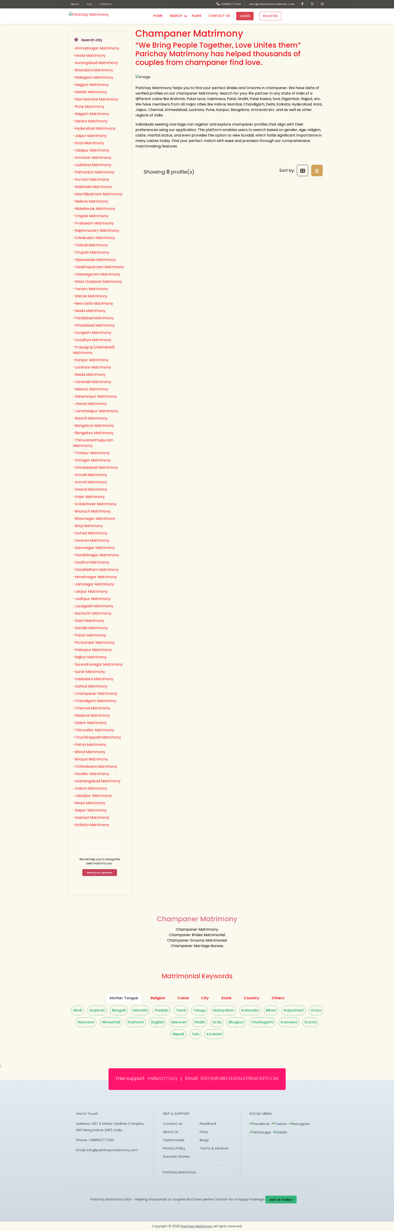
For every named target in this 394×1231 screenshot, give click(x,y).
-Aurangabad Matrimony (95, 62)
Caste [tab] (183, 998)
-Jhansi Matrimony (90, 403)
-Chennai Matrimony (91, 708)
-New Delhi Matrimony (93, 303)
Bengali (119, 1010)
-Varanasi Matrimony (92, 381)
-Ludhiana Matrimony (92, 164)
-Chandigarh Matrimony (95, 700)
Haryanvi (86, 1022)
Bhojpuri (236, 1022)
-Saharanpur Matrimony (95, 396)
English (157, 1022)
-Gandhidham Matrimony (96, 569)
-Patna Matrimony (89, 744)
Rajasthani (293, 1010)
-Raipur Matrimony (90, 810)
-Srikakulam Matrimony (94, 237)
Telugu (199, 1010)
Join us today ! (281, 1199)
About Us (170, 1131)
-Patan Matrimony (89, 635)
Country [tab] (251, 998)
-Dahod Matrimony (90, 686)
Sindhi (199, 1022)
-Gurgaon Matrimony (92, 332)
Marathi (140, 1010)
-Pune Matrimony (88, 106)
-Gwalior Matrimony (91, 773)
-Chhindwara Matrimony (95, 766)
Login (245, 16)
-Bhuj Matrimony (88, 525)
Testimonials (173, 1140)
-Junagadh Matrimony (93, 606)
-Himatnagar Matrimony (95, 576)
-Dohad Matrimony (90, 533)
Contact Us (219, 15)
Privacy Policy (174, 1148)
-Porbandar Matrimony (94, 642)
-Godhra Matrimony (91, 562)
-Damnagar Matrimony (94, 547)
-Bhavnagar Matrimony (94, 518)
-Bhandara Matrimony (93, 70)
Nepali (178, 1034)
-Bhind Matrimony (89, 752)
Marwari (179, 1022)
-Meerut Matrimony (91, 389)
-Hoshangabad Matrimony (97, 781)
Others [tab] (278, 998)
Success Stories (176, 1156)
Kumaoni (289, 1022)
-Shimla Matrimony (90, 296)
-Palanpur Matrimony (92, 649)
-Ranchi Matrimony (90, 418)
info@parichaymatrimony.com (271, 4)
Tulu (195, 1034)
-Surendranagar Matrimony (98, 664)
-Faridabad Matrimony (93, 318)
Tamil (181, 1010)
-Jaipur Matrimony (90, 135)
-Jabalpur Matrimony (92, 795)
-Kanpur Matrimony (91, 360)
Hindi (77, 1010)
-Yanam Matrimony (90, 288)
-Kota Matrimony (88, 143)
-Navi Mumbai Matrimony (95, 99)
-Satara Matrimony (90, 121)
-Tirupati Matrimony (91, 252)
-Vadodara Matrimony (93, 679)
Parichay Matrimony (179, 1172)
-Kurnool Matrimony (91, 179)
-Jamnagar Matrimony (93, 584)
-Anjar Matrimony (89, 496)
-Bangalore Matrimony (93, 425)
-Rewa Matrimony (89, 803)
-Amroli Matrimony (90, 482)
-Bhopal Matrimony (90, 759)
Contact (105, 4)
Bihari (271, 1010)
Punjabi (161, 1010)
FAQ (89, 4)
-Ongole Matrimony (91, 216)
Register (270, 16)
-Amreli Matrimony (90, 474)
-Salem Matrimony (90, 722)
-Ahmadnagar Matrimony (96, 48)
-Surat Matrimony (89, 671)
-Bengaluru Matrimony (93, 432)
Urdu (217, 1022)
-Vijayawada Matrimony (94, 259)
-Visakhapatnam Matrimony (98, 267)
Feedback (208, 1123)
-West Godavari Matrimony (97, 281)
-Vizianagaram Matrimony (96, 274)
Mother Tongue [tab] (124, 998)
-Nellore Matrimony (90, 201)
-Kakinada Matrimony (92, 186)
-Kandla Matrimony (90, 628)
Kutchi (310, 1022)
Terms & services (214, 1148)
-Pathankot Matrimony (93, 172)
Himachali (111, 1022)
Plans (196, 15)
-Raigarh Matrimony (91, 113)
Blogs (204, 1140)
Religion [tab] (157, 998)
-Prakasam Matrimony (93, 223)
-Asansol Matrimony (91, 817)
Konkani (214, 1034)
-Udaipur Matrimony (91, 150)
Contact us (172, 1123)
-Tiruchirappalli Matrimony (97, 737)
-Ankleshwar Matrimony (95, 504)
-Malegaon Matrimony (93, 77)
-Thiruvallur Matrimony (93, 730)
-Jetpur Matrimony (90, 591)
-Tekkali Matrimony (90, 245)
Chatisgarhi (262, 1022)
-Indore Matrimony (90, 788)
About (75, 4)
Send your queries (99, 872)
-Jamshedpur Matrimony (95, 411)
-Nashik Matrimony (90, 92)
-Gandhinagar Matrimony (96, 555)
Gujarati (97, 1010)
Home (158, 15)
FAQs (204, 1131)
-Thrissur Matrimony (91, 453)
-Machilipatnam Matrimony (97, 194)
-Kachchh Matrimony (92, 613)
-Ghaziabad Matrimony (94, 325)
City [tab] (205, 998)
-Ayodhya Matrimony (92, 340)
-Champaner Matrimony (95, 693)
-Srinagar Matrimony (92, 460)
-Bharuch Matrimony (92, 511)
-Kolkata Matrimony (91, 824)
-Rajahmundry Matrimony (96, 230)
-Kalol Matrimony (88, 620)
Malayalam (223, 1010)
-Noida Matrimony (89, 310)
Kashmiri (135, 1022)
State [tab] (226, 998)
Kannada (250, 1010)
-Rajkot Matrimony (90, 657)
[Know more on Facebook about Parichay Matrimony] (302, 4)
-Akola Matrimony (89, 55)
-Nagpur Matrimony (91, 84)
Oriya (316, 1010)
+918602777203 (230, 4)
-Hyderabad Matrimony (94, 128)
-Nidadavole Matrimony (94, 208)
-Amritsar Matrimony (92, 157)
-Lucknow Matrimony (92, 367)
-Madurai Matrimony (91, 715)
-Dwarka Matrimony (91, 540)
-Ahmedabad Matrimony (95, 467)
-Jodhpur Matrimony (92, 598)
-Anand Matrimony (90, 489)
